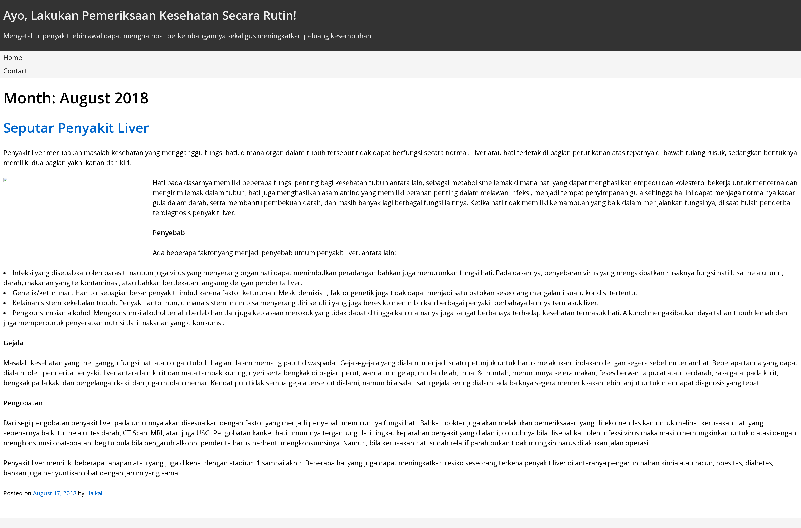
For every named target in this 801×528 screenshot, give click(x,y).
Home (12, 57)
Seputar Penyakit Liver (76, 127)
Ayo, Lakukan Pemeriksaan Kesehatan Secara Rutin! (149, 15)
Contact (15, 70)
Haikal (94, 493)
